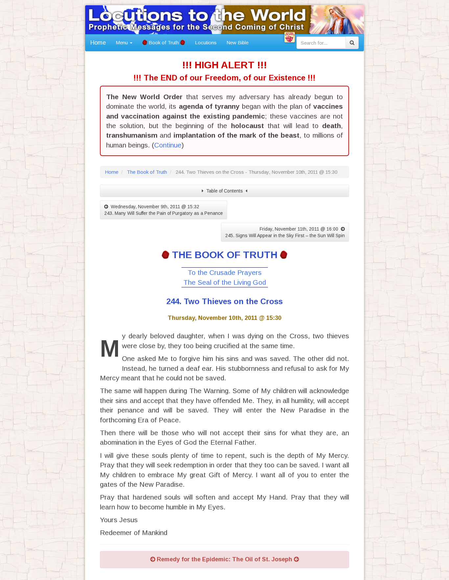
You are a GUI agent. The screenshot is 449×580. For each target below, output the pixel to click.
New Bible (237, 42)
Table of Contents (224, 190)
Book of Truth (163, 42)
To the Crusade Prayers (225, 272)
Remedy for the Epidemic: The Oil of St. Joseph (224, 559)
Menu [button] (122, 42)
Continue (167, 145)
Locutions (206, 42)
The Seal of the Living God (224, 282)
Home (98, 42)
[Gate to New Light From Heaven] (289, 37)
